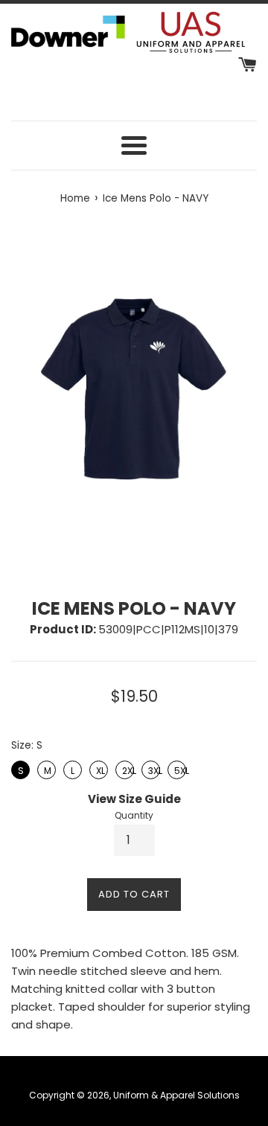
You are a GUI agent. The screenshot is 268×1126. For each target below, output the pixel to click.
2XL (125, 769)
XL (99, 769)
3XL (151, 769)
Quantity (134, 815)
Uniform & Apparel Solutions (176, 1095)
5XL (177, 769)
